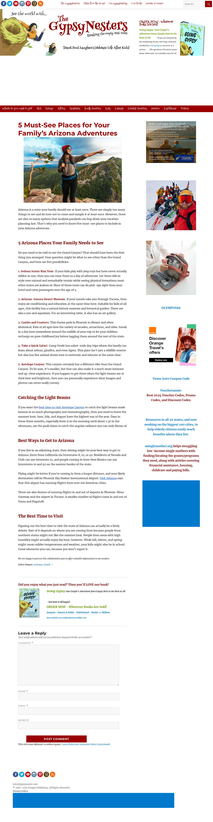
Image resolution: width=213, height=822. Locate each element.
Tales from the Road (94, 4)
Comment (25, 643)
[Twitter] (9, 3)
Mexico (155, 108)
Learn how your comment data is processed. (86, 744)
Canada (119, 108)
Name (23, 691)
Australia (74, 108)
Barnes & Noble (66, 612)
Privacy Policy (20, 791)
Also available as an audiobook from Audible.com (66, 618)
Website (23, 720)
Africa (61, 108)
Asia (107, 108)
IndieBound (82, 612)
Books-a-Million (100, 612)
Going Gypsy (155, 46)
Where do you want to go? (17, 108)
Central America (137, 108)
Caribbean (170, 108)
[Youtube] (15, 3)
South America (92, 108)
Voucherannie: (171, 390)
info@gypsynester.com (25, 784)
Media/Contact (154, 4)
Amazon (51, 612)
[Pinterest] (27, 3)
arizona (38, 564)
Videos (185, 108)
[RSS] (40, 3)
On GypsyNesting (118, 4)
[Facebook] (3, 3)
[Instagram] (21, 3)
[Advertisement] (106, 81)
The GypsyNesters (70, 4)
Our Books (136, 4)
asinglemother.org (158, 446)
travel (47, 564)
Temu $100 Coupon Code (171, 379)
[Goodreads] (34, 3)
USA (39, 108)
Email (23, 705)
